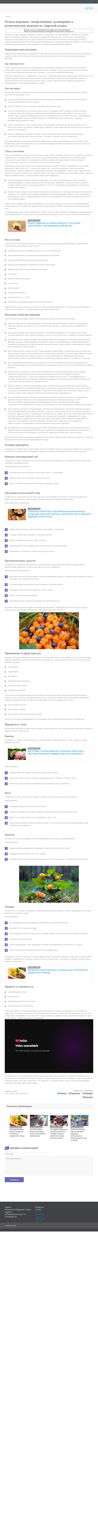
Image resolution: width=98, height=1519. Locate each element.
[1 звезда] (6, 1093)
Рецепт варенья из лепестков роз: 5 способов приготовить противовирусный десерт (54, 224)
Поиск (90, 1)
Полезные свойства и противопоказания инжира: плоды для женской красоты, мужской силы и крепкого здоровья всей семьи (59, 514)
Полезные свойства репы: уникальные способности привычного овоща (58, 971)
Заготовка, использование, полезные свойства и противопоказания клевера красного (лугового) (56, 752)
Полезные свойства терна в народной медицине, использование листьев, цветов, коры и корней (79, 1134)
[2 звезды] (8, 1093)
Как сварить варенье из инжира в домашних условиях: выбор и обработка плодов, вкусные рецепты (59, 1133)
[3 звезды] (10, 1093)
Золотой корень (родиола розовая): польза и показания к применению (38, 1132)
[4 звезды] (12, 1093)
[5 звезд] (14, 1093)
